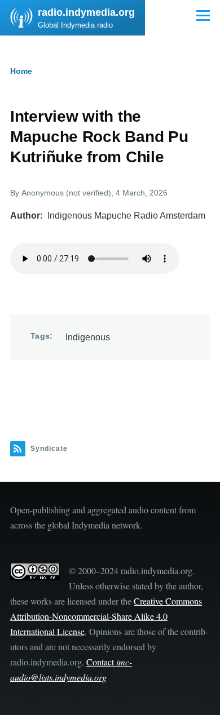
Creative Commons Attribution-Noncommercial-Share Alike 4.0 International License (106, 616)
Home (21, 71)
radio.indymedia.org (86, 12)
